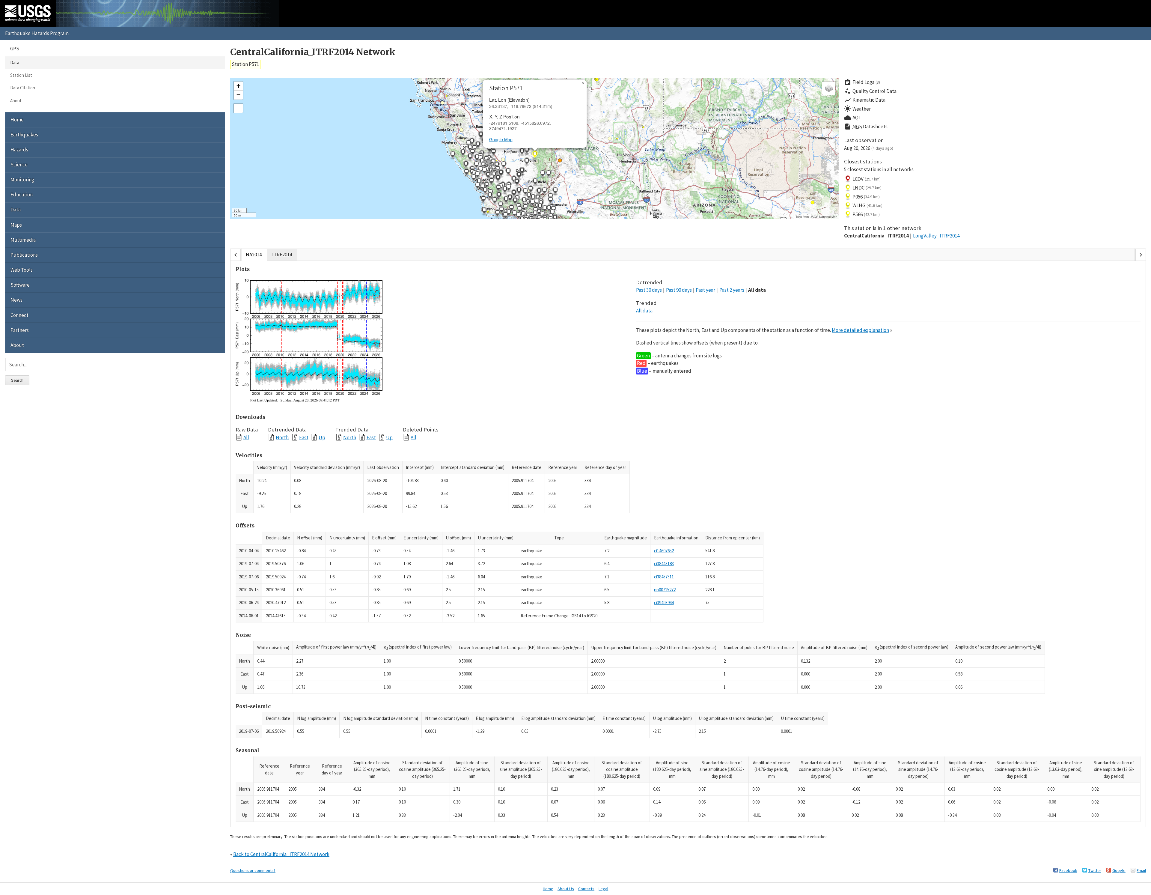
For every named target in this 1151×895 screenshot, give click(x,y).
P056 (866, 196)
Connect (19, 315)
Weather (857, 108)
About (16, 100)
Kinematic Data (864, 100)
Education (21, 194)
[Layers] (828, 88)
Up (322, 437)
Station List (21, 75)
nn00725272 (665, 589)
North (282, 437)
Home (17, 119)
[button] (493, 152)
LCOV (866, 179)
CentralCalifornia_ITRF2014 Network (312, 52)
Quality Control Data (870, 91)
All (246, 437)
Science (19, 164)
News (16, 300)
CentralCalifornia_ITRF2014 (876, 235)
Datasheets (866, 126)
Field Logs (862, 82)
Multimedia (23, 240)
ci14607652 (664, 550)
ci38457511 (664, 577)
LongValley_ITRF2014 (936, 235)
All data (757, 290)
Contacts (586, 888)
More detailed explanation (860, 330)
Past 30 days (649, 290)
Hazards (19, 149)
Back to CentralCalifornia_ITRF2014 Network (281, 854)
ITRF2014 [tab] (282, 254)
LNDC (867, 187)
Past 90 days (679, 290)
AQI (852, 117)
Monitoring (22, 179)
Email (1141, 870)
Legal (603, 888)
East (303, 437)
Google (1119, 870)
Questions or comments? (252, 870)
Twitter (1094, 870)
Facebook (1068, 870)
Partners (19, 330)
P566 (866, 214)
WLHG (867, 205)
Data (14, 62)
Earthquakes (24, 134)
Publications (24, 255)
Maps (16, 225)
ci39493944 (664, 602)
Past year (705, 290)
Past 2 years (731, 290)
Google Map (501, 139)
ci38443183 (664, 563)
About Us (566, 888)
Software (20, 285)
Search (17, 380)
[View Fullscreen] (238, 108)
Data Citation (22, 88)
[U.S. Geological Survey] (28, 13)
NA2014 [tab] (254, 254)
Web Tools (21, 270)
